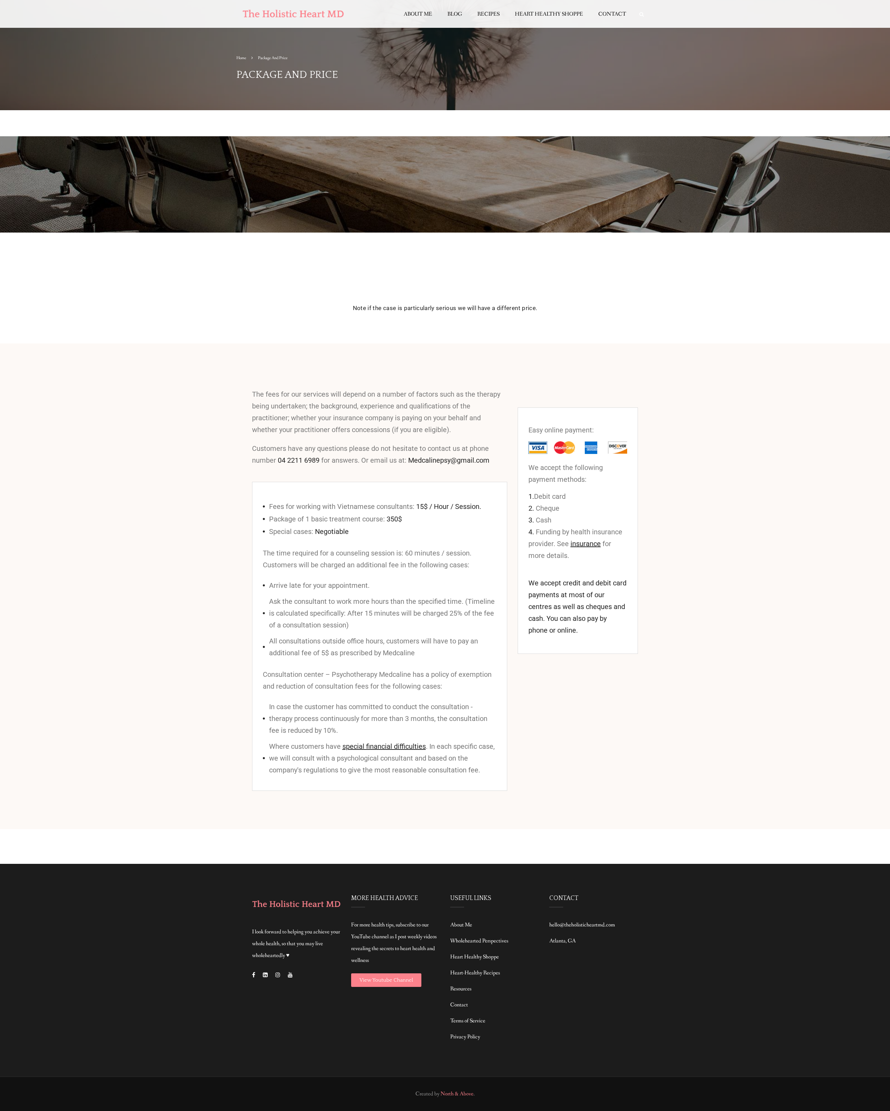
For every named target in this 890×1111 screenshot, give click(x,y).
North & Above (457, 1093)
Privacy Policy (465, 1036)
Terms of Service (467, 1020)
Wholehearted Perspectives (479, 940)
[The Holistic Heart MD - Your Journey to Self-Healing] (294, 17)
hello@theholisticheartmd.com (582, 924)
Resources (460, 988)
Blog (454, 14)
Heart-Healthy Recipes (475, 972)
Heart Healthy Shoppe (549, 14)
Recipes (488, 14)
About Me (418, 14)
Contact (612, 14)
